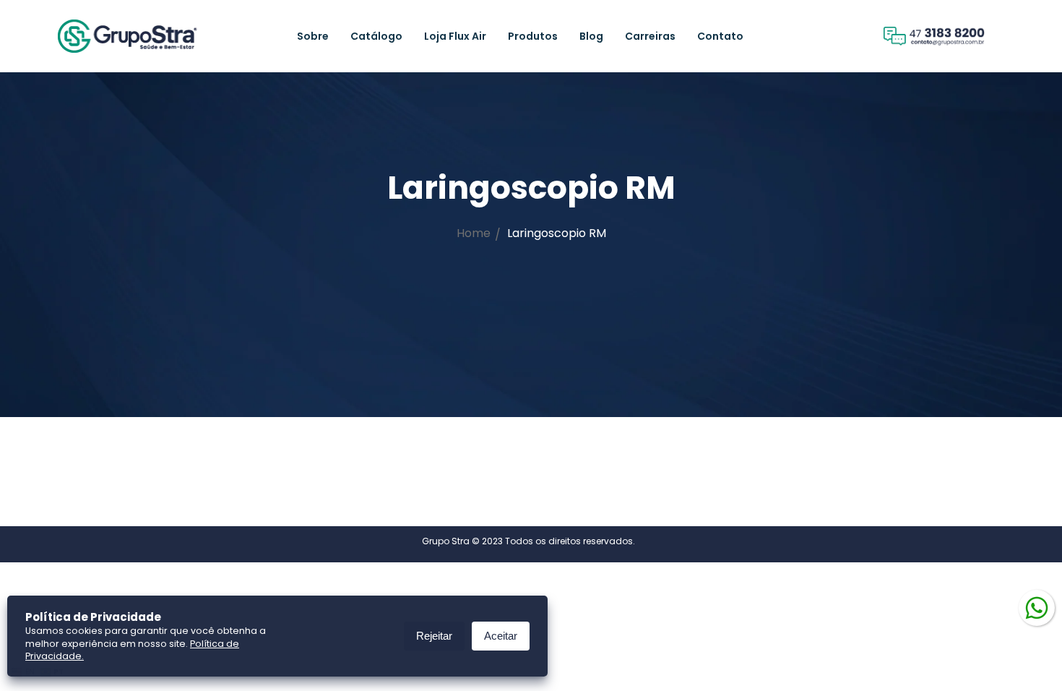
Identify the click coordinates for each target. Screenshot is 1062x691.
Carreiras (650, 36)
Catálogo (376, 36)
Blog (591, 36)
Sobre (313, 36)
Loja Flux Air (455, 36)
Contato (720, 36)
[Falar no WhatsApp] (1037, 606)
